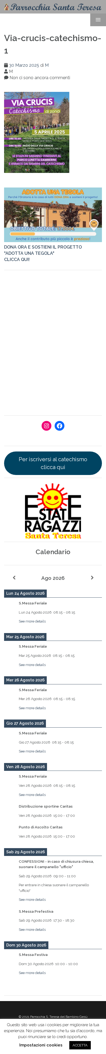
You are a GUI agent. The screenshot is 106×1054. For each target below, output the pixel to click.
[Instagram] (46, 426)
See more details (32, 621)
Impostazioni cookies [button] (41, 1045)
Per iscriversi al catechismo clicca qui (53, 463)
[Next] (92, 578)
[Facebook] (59, 426)
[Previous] (14, 578)
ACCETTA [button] (80, 1045)
